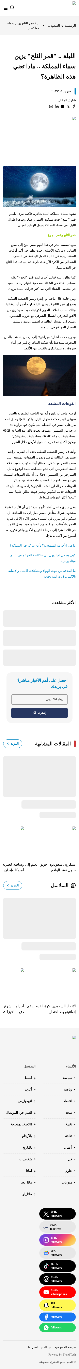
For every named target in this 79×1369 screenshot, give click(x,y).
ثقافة (68, 1136)
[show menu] (5, 8)
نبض (52, 1226)
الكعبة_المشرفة (23, 1125)
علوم (68, 1170)
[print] (74, 106)
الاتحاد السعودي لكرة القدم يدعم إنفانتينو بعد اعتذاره (51, 1009)
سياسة (67, 1078)
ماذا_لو (29, 1194)
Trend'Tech (69, 1354)
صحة (68, 1112)
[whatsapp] (62, 106)
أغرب (30, 1090)
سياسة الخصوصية (65, 1347)
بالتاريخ (29, 1148)
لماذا (30, 1171)
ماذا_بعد (28, 1183)
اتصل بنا (33, 1347)
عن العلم (46, 1347)
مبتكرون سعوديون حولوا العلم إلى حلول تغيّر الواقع (50, 867)
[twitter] (68, 106)
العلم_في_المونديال (20, 1113)
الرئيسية (70, 25)
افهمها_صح (26, 1101)
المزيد (15, 743)
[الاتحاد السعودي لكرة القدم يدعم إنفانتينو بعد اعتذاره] (50, 983)
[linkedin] (57, 106)
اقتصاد (67, 1101)
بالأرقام (28, 1136)
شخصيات (27, 1159)
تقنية (69, 1124)
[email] (51, 106)
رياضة (68, 1089)
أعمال (68, 1147)
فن (70, 1159)
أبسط (30, 1078)
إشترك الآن (39, 712)
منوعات (67, 1182)
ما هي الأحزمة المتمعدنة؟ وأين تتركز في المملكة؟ (43, 545)
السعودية (54, 25)
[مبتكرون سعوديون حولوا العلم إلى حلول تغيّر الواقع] (50, 841)
